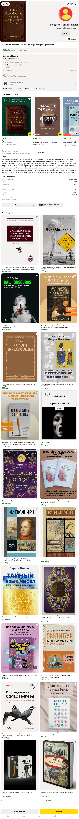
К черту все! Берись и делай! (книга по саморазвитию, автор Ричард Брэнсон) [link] (58, 501)
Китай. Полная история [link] (48, 559)
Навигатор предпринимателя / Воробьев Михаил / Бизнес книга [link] (18, 793)
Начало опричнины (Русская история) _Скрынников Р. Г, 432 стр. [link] (58, 793)
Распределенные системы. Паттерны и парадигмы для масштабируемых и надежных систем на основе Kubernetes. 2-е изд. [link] (19, 734)
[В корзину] (30, 134)
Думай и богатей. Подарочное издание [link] (14, 141)
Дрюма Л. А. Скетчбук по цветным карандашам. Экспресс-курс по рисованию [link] (56, 676)
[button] (65, 33)
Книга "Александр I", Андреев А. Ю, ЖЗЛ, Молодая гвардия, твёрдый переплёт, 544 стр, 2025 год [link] (18, 559)
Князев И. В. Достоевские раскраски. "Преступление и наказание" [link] (58, 385)
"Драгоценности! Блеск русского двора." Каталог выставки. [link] (56, 618)
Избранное (39, 816)
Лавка (24, 816)
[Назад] (3, 4)
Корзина (55, 816)
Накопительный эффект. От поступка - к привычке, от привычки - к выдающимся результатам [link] (45, 141)
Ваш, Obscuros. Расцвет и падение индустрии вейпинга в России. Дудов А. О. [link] (20, 326)
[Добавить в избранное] (71, 4)
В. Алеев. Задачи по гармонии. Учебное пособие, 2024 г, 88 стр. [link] (19, 385)
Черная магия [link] (45, 442)
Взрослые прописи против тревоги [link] (51, 734)
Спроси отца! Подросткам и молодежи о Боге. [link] (16, 501)
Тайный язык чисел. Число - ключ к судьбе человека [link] (18, 617)
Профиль (71, 816)
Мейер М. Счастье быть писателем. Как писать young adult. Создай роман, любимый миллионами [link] (57, 326)
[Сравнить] (68, 4)
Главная (8, 816)
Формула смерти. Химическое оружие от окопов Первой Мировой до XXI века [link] (58, 267)
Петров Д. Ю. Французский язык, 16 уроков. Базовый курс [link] (20, 675)
